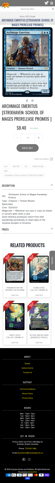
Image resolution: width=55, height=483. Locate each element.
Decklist (52, 260)
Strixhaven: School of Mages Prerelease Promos (24, 175)
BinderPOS (32, 472)
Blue (6, 166)
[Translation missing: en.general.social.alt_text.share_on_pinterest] (32, 100)
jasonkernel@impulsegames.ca (30, 453)
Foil (26, 166)
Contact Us (27, 372)
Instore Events (27, 368)
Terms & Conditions (27, 389)
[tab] (27, 187)
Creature (16, 166)
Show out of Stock (42, 159)
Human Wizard (38, 166)
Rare (6, 170)
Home (22, 16)
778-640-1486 (30, 448)
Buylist (27, 364)
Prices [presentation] (5, 229)
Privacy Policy (27, 398)
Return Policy (27, 394)
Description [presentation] (8, 186)
